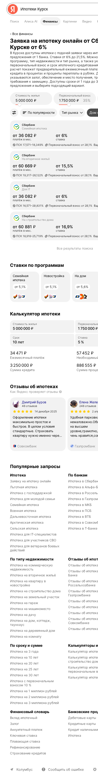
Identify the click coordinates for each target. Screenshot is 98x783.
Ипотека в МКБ (80, 505)
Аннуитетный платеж (26, 729)
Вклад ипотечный (23, 718)
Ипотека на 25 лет (24, 669)
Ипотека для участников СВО (33, 540)
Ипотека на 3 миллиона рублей (34, 703)
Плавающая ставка (25, 741)
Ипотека (74, 735)
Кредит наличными (83, 729)
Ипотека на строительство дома (35, 591)
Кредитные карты (82, 724)
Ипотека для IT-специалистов (33, 534)
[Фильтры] (14, 113)
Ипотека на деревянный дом (32, 630)
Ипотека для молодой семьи (32, 499)
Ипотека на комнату (25, 636)
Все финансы (22, 34)
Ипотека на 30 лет (24, 675)
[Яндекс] (13, 9)
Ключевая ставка (23, 735)
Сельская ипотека (24, 528)
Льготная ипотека (23, 487)
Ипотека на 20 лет (24, 663)
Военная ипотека (23, 511)
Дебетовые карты (82, 718)
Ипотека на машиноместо (30, 609)
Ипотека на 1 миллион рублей (33, 691)
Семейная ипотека (24, 505)
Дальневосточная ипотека (30, 516)
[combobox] (56, 9)
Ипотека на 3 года (24, 651)
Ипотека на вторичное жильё (33, 575)
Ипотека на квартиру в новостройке (28, 583)
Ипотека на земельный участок (34, 597)
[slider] (19, 105)
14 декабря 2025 (46, 411)
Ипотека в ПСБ (79, 511)
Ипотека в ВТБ (79, 516)
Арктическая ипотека (27, 522)
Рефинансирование (25, 747)
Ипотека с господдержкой (31, 493)
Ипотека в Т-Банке (82, 528)
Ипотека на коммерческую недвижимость (32, 567)
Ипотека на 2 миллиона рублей (34, 697)
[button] (38, 113)
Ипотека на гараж (24, 603)
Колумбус (24, 769)
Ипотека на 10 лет (24, 657)
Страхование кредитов (28, 753)
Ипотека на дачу (23, 615)
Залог (14, 724)
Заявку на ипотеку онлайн (30, 481)
